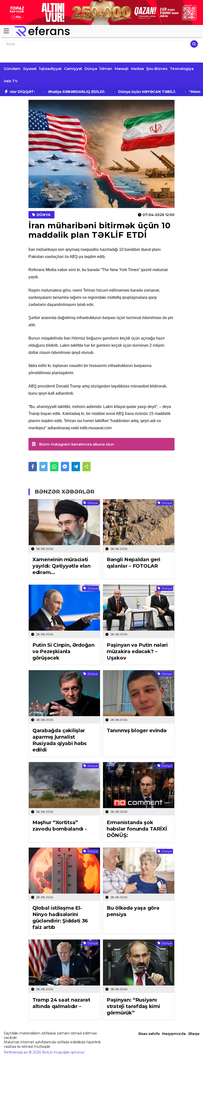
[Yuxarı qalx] (189, 1079)
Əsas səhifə (149, 1033)
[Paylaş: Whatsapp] (54, 466)
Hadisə (137, 68)
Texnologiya (182, 68)
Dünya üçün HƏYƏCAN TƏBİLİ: (138, 91)
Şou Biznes (156, 68)
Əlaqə (193, 1033)
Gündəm (12, 68)
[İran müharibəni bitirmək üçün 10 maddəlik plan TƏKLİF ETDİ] (101, 154)
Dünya (91, 68)
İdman (106, 68)
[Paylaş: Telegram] (76, 466)
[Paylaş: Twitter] (43, 466)
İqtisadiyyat (50, 68)
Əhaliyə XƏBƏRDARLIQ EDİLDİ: (68, 91)
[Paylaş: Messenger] (65, 466)
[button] (86, 466)
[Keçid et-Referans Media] (42, 31)
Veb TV (11, 81)
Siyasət (30, 68)
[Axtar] (194, 44)
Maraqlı (121, 68)
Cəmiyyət (73, 68)
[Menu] (9, 31)
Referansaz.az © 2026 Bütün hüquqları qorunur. (44, 1052)
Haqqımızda (174, 1033)
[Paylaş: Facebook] (32, 466)
